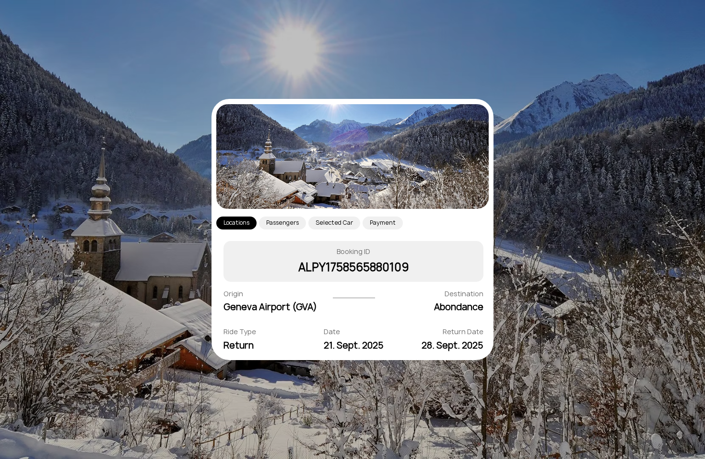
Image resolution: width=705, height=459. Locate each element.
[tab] (236, 223)
